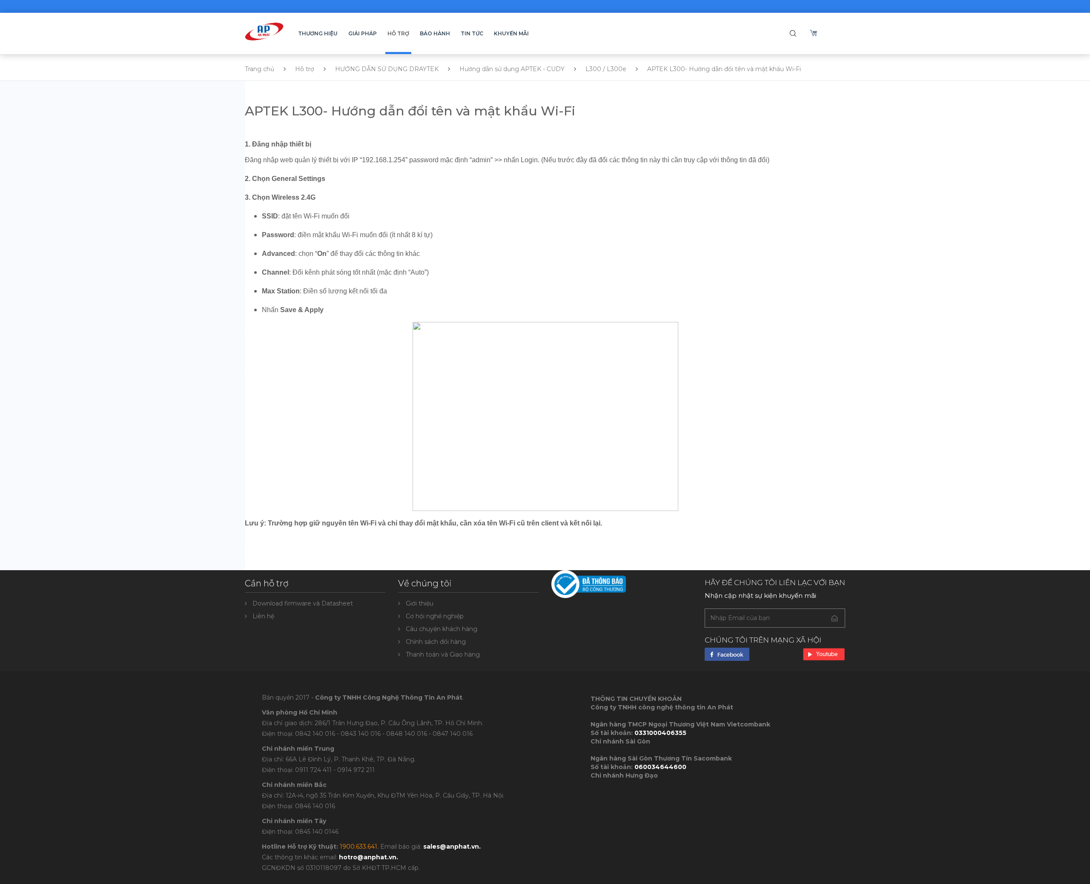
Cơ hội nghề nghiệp (435, 616)
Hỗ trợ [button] (398, 33)
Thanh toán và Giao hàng (443, 654)
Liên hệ (263, 616)
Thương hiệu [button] (318, 33)
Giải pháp (362, 33)
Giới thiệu (419, 603)
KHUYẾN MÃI (511, 33)
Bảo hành (435, 33)
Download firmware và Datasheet (302, 603)
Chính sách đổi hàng (436, 642)
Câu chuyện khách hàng (441, 629)
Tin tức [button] (472, 33)
